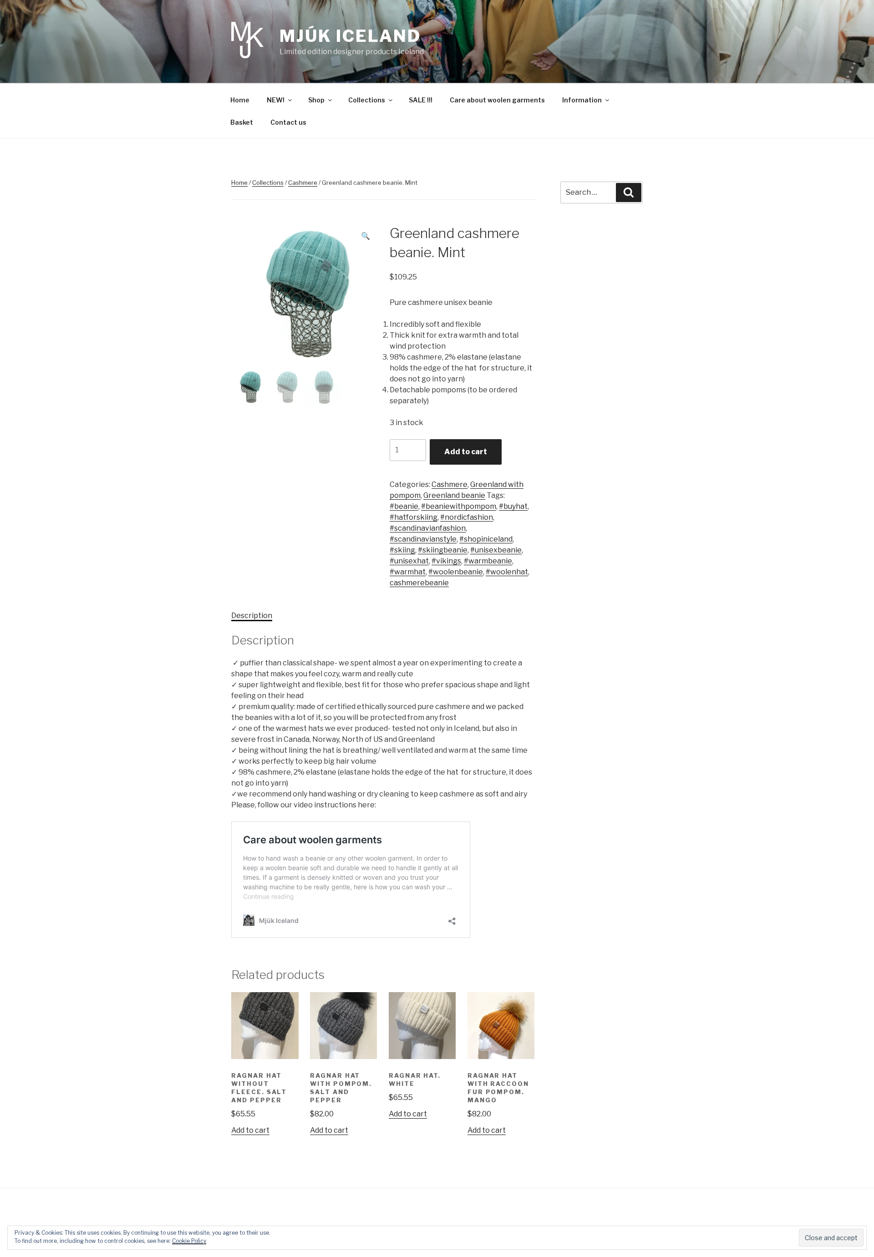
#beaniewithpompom (458, 506)
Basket (241, 122)
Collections (366, 100)
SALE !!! (420, 100)
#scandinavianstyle (423, 539)
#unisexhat (409, 561)
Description (251, 615)
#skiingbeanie (442, 550)
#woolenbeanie (455, 572)
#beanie (404, 506)
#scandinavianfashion (428, 528)
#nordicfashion (466, 517)
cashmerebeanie (419, 582)
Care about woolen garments (497, 100)
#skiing (402, 550)
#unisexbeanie (496, 550)
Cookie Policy (189, 1240)
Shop (316, 100)
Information (582, 100)
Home (239, 100)
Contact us (288, 122)
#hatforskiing (413, 517)
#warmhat (408, 572)
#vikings (446, 561)
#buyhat (513, 506)
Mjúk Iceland (350, 36)
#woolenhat (507, 572)
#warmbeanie (488, 561)
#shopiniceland (486, 539)
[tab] (251, 615)
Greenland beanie (454, 495)
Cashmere (302, 182)
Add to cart (465, 451)
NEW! (276, 100)
